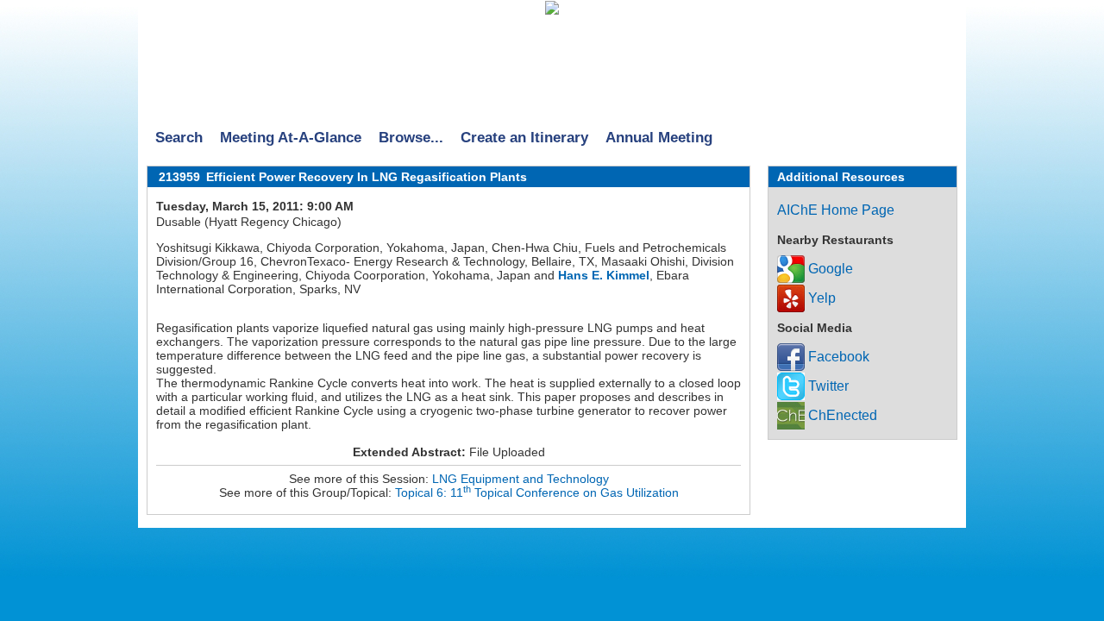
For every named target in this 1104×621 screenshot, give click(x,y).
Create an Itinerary (524, 137)
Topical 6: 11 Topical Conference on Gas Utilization (537, 492)
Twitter (827, 386)
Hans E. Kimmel (603, 275)
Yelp (820, 298)
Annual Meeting (658, 137)
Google (829, 268)
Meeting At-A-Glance (290, 137)
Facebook (837, 356)
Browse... (411, 137)
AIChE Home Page (835, 210)
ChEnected (841, 415)
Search (179, 137)
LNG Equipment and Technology (520, 479)
